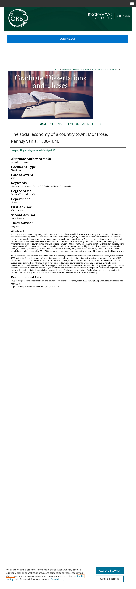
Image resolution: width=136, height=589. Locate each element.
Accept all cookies (110, 570)
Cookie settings (109, 578)
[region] (68, 574)
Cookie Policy (57, 579)
